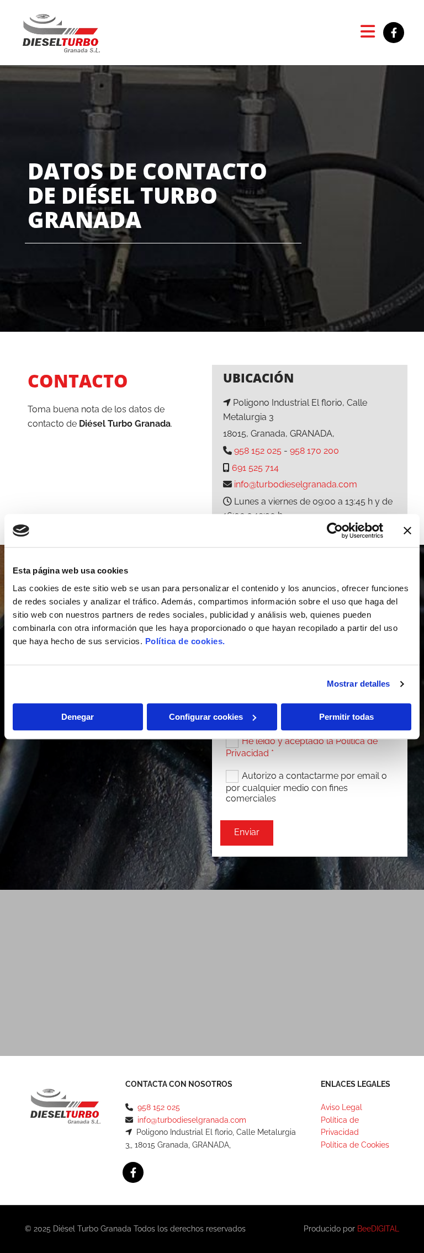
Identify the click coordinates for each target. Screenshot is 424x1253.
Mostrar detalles (358, 683)
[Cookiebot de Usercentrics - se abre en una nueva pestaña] (335, 530)
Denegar (77, 716)
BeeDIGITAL (378, 1228)
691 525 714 (255, 468)
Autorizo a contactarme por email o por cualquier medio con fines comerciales (306, 787)
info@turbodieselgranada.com (295, 484)
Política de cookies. (185, 641)
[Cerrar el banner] (407, 530)
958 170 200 (314, 450)
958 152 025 (258, 450)
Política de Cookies (355, 1144)
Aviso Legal (341, 1107)
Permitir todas (346, 716)
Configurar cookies (206, 716)
